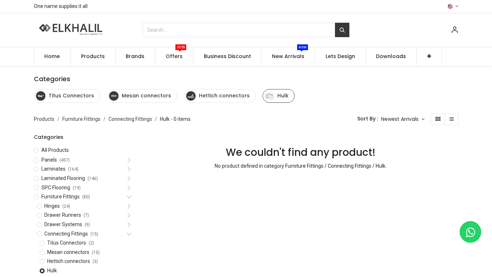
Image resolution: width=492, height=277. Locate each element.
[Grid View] (438, 119)
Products (44, 119)
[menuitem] (52, 56)
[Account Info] (455, 31)
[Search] (342, 30)
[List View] (452, 119)
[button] (429, 56)
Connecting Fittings (130, 119)
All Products (55, 150)
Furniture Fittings (81, 119)
